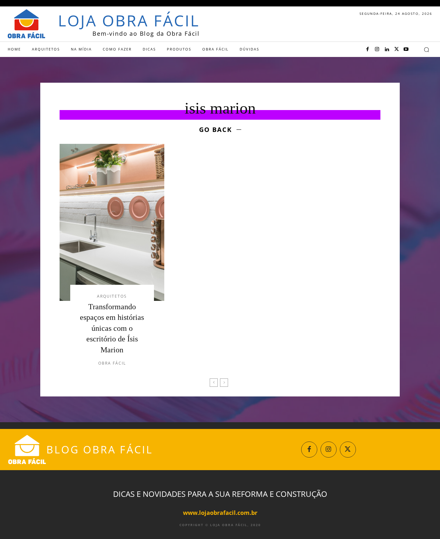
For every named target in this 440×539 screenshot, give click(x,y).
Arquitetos (112, 296)
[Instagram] (377, 49)
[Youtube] (406, 49)
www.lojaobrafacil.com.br (220, 512)
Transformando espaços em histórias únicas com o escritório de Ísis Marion (112, 328)
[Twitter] (396, 49)
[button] (426, 49)
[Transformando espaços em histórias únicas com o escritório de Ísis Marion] (112, 222)
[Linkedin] (387, 49)
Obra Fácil (112, 363)
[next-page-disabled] (224, 382)
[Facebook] (367, 49)
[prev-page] (214, 382)
